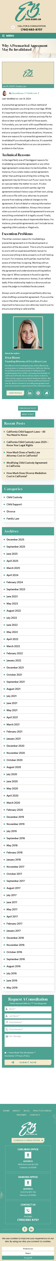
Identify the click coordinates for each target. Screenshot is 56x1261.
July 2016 (12, 973)
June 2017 (12, 902)
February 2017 (14, 923)
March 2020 (13, 802)
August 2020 (14, 767)
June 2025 (12, 553)
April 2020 (12, 795)
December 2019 (15, 816)
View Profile (15, 393)
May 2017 (12, 909)
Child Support (14, 504)
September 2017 (16, 880)
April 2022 (12, 639)
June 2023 (12, 596)
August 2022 (14, 610)
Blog (27, 1111)
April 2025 (12, 560)
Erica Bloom (18, 93)
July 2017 (12, 895)
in (31, 1229)
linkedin (30, 393)
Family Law (21, 86)
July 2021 (12, 695)
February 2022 (15, 653)
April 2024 (12, 575)
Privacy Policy (23, 1055)
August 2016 (14, 966)
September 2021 (16, 681)
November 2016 (15, 944)
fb (24, 1229)
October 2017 (14, 873)
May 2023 (12, 603)
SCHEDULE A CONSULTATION (27, 1140)
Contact (35, 1115)
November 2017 (15, 866)
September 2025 (16, 546)
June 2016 (12, 980)
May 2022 (12, 631)
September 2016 (16, 959)
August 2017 (13, 887)
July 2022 (12, 617)
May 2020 (12, 788)
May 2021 (12, 710)
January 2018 (14, 859)
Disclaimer (10, 1056)
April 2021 (12, 717)
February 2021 (14, 731)
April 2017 (12, 916)
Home (6, 1111)
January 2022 (14, 660)
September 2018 (16, 838)
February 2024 (15, 582)
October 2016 (14, 952)
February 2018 (15, 852)
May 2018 (12, 845)
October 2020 (15, 759)
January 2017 (14, 930)
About (16, 1111)
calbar (38, 393)
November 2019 (15, 823)
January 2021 (14, 738)
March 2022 (13, 646)
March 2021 (13, 724)
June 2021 (12, 703)
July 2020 (12, 774)
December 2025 (15, 539)
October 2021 (14, 674)
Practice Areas (42, 1111)
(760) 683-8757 (31, 29)
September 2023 (16, 589)
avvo (46, 393)
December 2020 (15, 745)
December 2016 (15, 937)
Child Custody (14, 497)
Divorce (11, 511)
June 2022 (12, 624)
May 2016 (12, 987)
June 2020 (12, 781)
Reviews (21, 1115)
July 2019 (12, 831)
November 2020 (16, 752)
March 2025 (13, 567)
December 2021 (15, 667)
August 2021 (13, 688)
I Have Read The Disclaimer (21, 1053)
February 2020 (15, 809)
